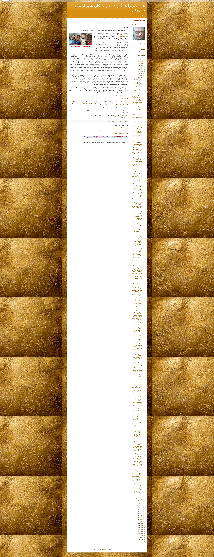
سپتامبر (140, 505)
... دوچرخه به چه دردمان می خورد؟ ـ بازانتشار (137, 283)
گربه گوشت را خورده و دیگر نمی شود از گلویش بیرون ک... (137, 203)
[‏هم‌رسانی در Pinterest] (109, 121)
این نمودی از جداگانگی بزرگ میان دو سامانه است (137, 307)
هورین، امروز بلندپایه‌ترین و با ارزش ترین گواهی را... (137, 349)
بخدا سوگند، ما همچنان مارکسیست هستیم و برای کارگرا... (137, 492)
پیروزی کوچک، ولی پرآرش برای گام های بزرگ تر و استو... (137, 455)
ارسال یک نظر (124, 127)
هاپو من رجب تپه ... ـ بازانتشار (138, 339)
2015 (142, 529)
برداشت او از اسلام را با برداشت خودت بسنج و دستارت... (137, 207)
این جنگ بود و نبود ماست (137, 384)
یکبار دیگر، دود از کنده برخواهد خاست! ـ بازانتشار (137, 180)
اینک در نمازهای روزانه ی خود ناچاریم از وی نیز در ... (137, 367)
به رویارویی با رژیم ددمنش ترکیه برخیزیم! (137, 423)
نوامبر (140, 75)
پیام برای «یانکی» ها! (138, 276)
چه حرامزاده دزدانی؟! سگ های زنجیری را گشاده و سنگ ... (137, 237)
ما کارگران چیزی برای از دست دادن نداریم (137, 261)
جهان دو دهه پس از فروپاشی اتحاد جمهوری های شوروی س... (137, 141)
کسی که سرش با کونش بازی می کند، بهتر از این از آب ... (137, 279)
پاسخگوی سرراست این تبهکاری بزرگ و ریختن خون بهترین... (137, 371)
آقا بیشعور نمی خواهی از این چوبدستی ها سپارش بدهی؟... (137, 250)
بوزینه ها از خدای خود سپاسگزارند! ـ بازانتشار (137, 316)
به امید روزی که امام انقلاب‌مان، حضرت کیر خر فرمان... (137, 443)
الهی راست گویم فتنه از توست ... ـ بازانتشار (137, 264)
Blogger (93, 549)
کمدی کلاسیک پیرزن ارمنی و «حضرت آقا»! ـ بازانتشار (137, 219)
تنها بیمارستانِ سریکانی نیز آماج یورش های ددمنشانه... (137, 291)
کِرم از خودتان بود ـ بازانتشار (138, 439)
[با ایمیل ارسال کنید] (113, 121)
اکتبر (141, 77)
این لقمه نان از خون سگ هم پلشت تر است (137, 258)
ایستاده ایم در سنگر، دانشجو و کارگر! (138, 323)
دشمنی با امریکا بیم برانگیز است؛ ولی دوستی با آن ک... (138, 299)
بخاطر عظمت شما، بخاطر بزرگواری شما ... (137, 447)
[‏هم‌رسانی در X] (111, 121)
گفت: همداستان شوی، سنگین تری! (137, 403)
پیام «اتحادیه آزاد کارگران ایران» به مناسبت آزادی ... (137, 114)
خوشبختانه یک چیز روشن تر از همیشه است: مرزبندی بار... (137, 224)
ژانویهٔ (140, 521)
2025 (142, 59)
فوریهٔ (140, 519)
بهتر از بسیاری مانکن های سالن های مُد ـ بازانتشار (137, 172)
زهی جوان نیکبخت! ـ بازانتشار (138, 502)
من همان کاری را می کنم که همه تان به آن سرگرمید (137, 245)
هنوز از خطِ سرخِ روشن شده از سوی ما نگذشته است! (137, 427)
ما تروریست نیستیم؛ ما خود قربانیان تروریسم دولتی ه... (137, 254)
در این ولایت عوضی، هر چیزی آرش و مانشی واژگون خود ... (137, 189)
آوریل (140, 515)
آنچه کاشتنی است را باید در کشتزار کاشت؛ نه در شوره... (137, 488)
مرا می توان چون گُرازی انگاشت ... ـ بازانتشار (137, 271)
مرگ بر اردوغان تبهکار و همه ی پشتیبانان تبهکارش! (137, 287)
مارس (140, 517)
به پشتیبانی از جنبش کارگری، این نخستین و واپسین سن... (137, 473)
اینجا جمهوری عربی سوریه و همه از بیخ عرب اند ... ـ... (138, 399)
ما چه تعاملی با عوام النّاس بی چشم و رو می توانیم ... (137, 176)
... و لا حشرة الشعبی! (137, 111)
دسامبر (140, 73)
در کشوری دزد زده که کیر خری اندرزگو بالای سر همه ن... (137, 450)
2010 (142, 539)
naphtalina (102, 549)
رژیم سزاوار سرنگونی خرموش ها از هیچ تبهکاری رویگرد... (137, 435)
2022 (142, 65)
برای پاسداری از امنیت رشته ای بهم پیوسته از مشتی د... (137, 136)
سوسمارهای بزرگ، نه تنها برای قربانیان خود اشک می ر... (137, 419)
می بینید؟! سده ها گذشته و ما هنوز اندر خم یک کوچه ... (137, 165)
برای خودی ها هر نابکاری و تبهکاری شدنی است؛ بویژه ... (137, 153)
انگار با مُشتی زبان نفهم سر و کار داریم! (137, 193)
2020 (142, 69)
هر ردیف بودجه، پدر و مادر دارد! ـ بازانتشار (137, 90)
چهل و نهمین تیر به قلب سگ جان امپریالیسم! (137, 267)
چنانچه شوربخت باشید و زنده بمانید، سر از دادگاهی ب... (137, 319)
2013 (142, 533)
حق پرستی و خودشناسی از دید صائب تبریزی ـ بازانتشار (137, 431)
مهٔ (141, 513)
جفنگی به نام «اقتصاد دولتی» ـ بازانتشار (138, 196)
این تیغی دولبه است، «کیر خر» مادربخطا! (137, 215)
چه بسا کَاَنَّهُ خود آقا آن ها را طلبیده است (137, 295)
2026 (142, 57)
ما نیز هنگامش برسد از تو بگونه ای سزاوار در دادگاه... (137, 185)
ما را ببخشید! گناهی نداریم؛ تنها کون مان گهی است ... (137, 331)
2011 (142, 537)
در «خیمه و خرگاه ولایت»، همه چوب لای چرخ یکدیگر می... (137, 415)
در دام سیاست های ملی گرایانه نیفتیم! (137, 477)
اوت (141, 507)
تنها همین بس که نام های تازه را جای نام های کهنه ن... (137, 465)
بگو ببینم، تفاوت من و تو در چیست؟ (137, 162)
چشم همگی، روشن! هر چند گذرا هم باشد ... (137, 96)
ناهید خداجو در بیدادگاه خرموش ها (137, 496)
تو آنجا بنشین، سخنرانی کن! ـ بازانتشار (137, 391)
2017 (142, 525)
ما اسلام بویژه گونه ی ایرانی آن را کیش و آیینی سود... (137, 381)
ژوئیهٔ (141, 509)
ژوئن (141, 511)
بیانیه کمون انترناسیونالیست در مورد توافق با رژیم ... (137, 303)
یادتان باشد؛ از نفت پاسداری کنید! (138, 93)
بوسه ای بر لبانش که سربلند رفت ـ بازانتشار (137, 346)
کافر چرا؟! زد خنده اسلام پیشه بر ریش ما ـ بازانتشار (137, 83)
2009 (142, 541)
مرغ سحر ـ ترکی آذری (137, 147)
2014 (142, 531)
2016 (142, 527)
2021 (142, 67)
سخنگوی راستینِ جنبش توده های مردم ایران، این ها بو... (137, 394)
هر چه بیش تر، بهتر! (138, 408)
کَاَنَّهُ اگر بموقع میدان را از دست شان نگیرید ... (137, 100)
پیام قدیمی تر (72, 130)
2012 (142, 535)
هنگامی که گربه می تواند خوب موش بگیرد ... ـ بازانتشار (137, 118)
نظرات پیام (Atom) (119, 133)
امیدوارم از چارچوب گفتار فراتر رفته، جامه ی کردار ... (137, 108)
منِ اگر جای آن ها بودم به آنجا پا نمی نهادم (137, 122)
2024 (142, 61)
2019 (142, 71)
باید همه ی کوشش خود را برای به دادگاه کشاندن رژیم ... (137, 103)
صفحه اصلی (141, 51)
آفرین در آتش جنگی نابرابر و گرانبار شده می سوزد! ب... (137, 354)
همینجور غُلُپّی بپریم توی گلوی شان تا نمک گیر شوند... (137, 212)
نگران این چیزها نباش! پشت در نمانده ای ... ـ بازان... (137, 132)
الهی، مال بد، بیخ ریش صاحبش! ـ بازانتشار (137, 125)
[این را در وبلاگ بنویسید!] (112, 121)
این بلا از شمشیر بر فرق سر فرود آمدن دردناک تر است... (137, 480)
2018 (142, 523)
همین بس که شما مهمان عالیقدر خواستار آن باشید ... (137, 336)
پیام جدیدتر (125, 130)
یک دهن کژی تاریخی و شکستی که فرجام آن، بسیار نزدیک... (137, 158)
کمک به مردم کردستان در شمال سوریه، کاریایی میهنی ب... (137, 312)
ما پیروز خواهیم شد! (138, 374)
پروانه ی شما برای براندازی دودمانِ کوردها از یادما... (137, 387)
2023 (142, 63)
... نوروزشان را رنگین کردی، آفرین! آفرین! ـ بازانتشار (137, 362)
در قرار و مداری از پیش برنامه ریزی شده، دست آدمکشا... (137, 327)
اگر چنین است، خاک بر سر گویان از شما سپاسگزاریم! (137, 241)
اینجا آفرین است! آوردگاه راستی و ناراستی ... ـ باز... (137, 358)
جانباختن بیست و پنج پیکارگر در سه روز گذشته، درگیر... (138, 232)
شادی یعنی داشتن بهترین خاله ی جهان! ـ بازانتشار (137, 150)
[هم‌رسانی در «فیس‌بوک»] (110, 121)
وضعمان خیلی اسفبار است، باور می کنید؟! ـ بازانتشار (137, 228)
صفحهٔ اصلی (99, 130)
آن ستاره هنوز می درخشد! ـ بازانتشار (138, 469)
